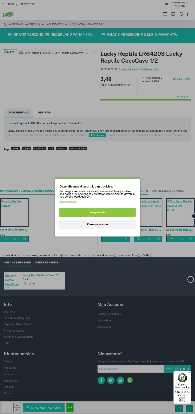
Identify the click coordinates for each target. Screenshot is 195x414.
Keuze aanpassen (97, 224)
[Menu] (189, 373)
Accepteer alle (97, 212)
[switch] (182, 399)
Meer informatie (68, 201)
